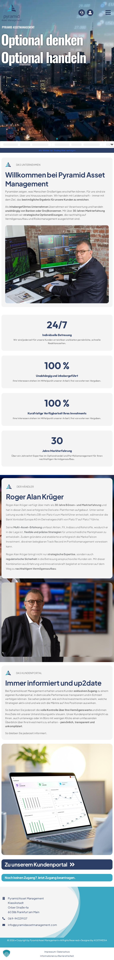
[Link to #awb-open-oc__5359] (81, 12)
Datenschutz (63, 951)
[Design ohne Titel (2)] (12, 2)
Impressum (50, 951)
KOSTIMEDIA (100, 940)
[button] (6, 953)
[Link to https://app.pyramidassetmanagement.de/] (90, 12)
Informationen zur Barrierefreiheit (57, 955)
